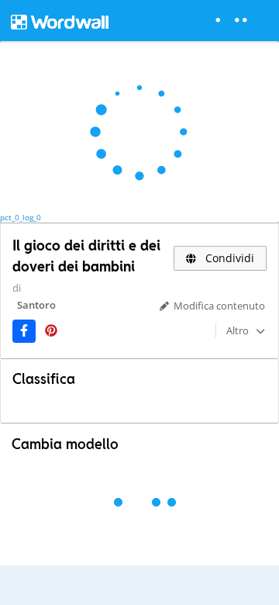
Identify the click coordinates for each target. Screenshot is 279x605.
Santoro (36, 305)
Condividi (228, 258)
